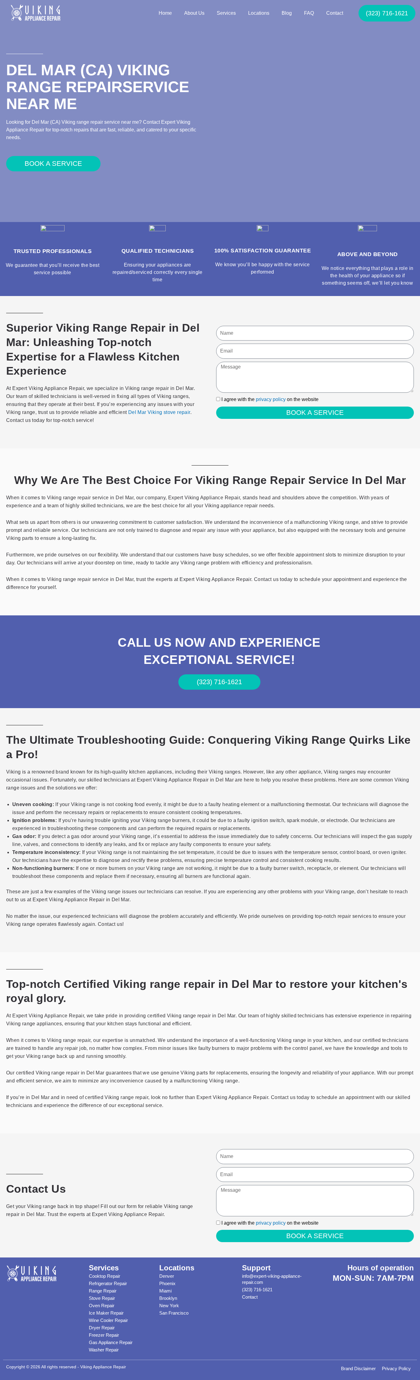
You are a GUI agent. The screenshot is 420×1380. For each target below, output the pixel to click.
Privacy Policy (396, 1368)
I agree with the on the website (270, 399)
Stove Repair (102, 1298)
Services (226, 13)
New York (169, 1305)
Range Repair (103, 1290)
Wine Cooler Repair (108, 1320)
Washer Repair (104, 1349)
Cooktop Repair (104, 1276)
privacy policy (271, 399)
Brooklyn (168, 1298)
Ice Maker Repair (106, 1313)
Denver (166, 1276)
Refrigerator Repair (108, 1283)
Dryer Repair (102, 1327)
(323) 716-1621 (257, 1289)
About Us (194, 13)
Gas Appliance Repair (111, 1342)
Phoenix (167, 1283)
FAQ (309, 13)
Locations (258, 13)
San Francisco (173, 1313)
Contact (334, 13)
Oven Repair (101, 1305)
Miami (165, 1290)
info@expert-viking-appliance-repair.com (272, 1279)
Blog (287, 13)
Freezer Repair (104, 1335)
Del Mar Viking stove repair (159, 412)
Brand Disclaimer (358, 1368)
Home (165, 13)
